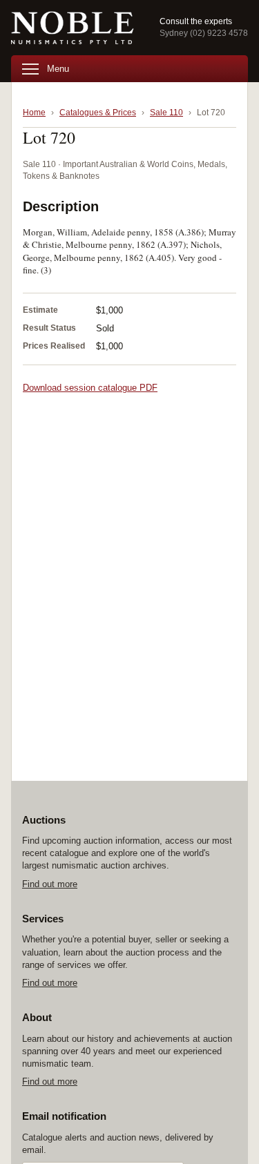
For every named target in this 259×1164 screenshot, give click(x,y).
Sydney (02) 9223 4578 (204, 33)
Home (34, 112)
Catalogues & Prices (97, 112)
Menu (58, 69)
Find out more (49, 884)
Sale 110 (166, 112)
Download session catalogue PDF (90, 387)
